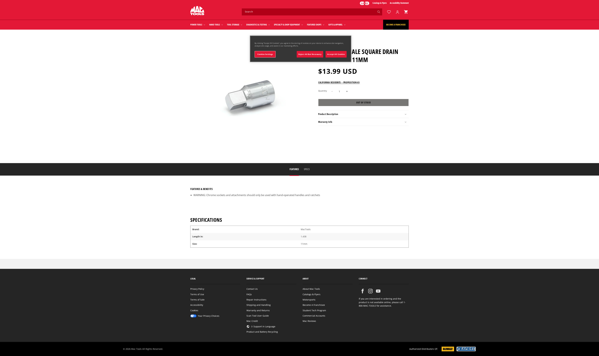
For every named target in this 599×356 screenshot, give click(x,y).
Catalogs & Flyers (380, 2)
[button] (405, 11)
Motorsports (309, 299)
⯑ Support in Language (263, 326)
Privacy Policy (197, 288)
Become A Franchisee (314, 304)
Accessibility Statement (399, 2)
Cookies (194, 310)
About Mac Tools (311, 288)
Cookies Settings (265, 54)
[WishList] (389, 11)
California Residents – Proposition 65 (339, 82)
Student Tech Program (314, 310)
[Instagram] (370, 291)
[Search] (378, 11)
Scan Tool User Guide (257, 315)
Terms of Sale (197, 299)
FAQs (249, 294)
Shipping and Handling (258, 304)
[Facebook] (362, 291)
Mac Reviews (309, 321)
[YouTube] (378, 291)
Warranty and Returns (258, 310)
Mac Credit (252, 321)
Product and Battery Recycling (262, 331)
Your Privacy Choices (208, 315)
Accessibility (196, 304)
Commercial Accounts (314, 315)
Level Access (364, 3)
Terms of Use (197, 294)
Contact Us (252, 288)
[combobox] (312, 11)
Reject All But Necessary (309, 54)
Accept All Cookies (336, 54)
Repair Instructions (256, 299)
